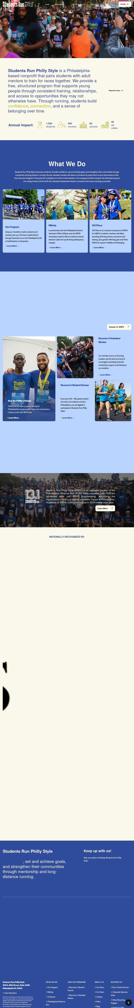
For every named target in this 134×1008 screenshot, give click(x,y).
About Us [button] (94, 4)
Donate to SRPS (116, 327)
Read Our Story (114, 90)
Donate (123, 4)
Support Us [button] (109, 4)
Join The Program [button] (77, 4)
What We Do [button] (59, 4)
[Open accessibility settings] (128, 1002)
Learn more (102, 508)
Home (47, 4)
